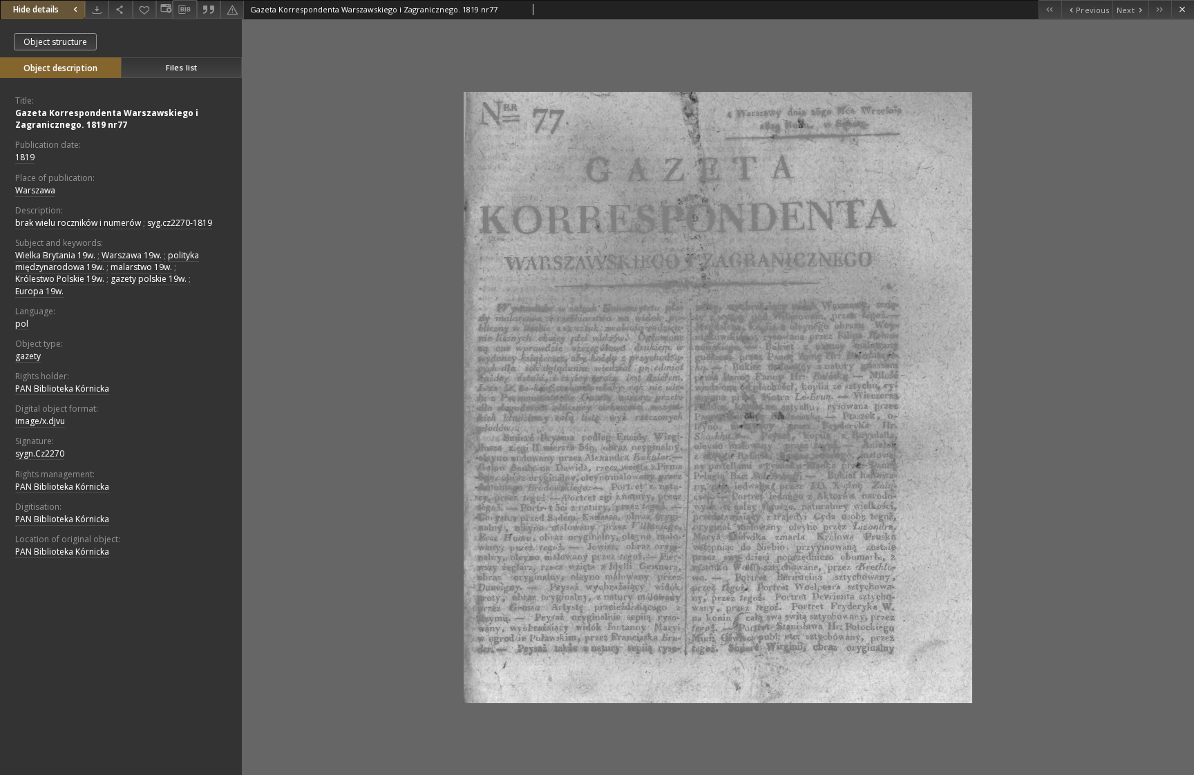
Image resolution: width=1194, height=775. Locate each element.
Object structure (55, 42)
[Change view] (164, 9)
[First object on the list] (1050, 9)
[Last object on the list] (1159, 9)
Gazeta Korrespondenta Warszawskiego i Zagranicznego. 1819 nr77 (106, 119)
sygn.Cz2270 (39, 453)
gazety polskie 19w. (149, 279)
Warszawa (35, 190)
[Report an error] (232, 9)
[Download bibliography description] (184, 9)
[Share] (120, 9)
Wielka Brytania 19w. (55, 255)
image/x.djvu (40, 421)
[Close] (1182, 9)
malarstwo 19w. (141, 267)
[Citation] (208, 9)
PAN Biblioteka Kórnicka (62, 388)
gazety (28, 356)
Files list (181, 67)
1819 (25, 157)
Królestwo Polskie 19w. (59, 279)
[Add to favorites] (144, 9)
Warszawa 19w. (132, 255)
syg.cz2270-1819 (179, 223)
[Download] (96, 9)
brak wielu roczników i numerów (78, 223)
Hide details (36, 9)
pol (21, 323)
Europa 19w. (39, 291)
